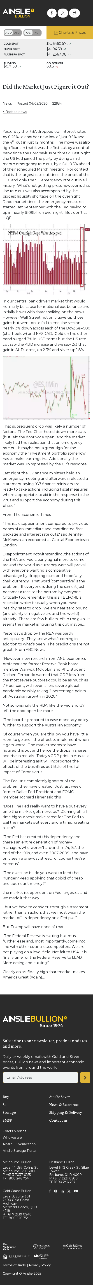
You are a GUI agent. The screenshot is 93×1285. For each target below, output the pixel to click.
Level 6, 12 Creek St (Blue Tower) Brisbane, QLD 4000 (69, 1171)
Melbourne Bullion (17, 1162)
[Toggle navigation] (85, 13)
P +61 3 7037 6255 (17, 1175)
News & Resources (64, 1104)
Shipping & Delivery (65, 1112)
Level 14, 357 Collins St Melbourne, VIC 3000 (20, 1169)
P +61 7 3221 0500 (63, 1178)
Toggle (13, 32)
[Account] (63, 13)
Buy (6, 1096)
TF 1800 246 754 (16, 1178)
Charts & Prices (72, 32)
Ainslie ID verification (19, 1144)
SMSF (7, 1120)
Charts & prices (14, 1131)
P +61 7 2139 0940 (17, 1214)
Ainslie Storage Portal (19, 1151)
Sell (6, 1104)
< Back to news (15, 112)
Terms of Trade (14, 1265)
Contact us (58, 1120)
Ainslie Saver (59, 1096)
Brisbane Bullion (61, 1162)
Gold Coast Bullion (17, 1191)
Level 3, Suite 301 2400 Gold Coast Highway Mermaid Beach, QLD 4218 (20, 1204)
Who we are (12, 1138)
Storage (9, 1112)
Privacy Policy (40, 1265)
